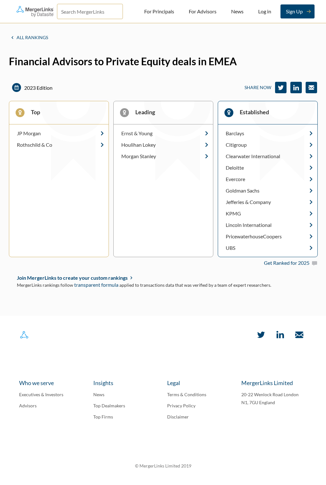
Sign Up (294, 11)
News (237, 11)
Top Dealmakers (109, 405)
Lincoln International (249, 225)
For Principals (159, 11)
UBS (230, 247)
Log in (264, 11)
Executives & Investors (41, 394)
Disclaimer (178, 416)
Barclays (235, 133)
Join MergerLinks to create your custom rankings (72, 278)
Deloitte (235, 167)
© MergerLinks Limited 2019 (163, 465)
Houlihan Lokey (138, 144)
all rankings (32, 37)
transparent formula (96, 285)
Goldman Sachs (242, 190)
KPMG (233, 213)
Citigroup (236, 144)
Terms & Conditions (186, 394)
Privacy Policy (181, 405)
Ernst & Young (136, 133)
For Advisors (202, 11)
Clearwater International (253, 156)
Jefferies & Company (248, 202)
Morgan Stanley (138, 156)
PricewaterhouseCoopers (254, 236)
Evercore (235, 179)
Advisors (28, 405)
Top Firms (103, 416)
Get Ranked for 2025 (286, 263)
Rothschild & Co (34, 144)
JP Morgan (29, 133)
